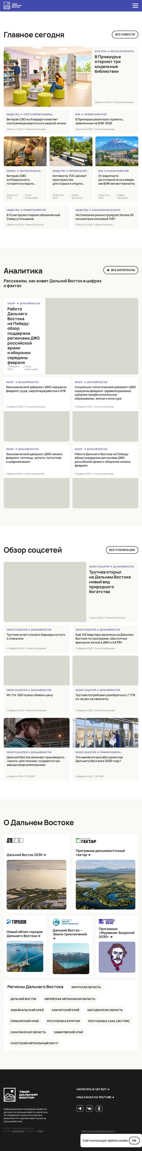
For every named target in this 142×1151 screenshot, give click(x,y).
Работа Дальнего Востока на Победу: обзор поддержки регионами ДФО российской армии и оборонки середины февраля (23, 335)
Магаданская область (105, 1010)
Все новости (125, 34)
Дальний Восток (30, 303)
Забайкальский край (27, 1010)
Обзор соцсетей (99, 566)
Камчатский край (118, 170)
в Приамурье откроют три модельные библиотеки (108, 64)
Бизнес (11, 170)
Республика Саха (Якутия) (109, 1021)
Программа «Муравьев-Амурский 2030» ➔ (117, 933)
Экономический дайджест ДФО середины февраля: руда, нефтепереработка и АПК (36, 389)
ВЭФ (77, 114)
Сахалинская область (106, 210)
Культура (100, 51)
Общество (13, 114)
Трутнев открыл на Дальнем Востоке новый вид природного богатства (110, 582)
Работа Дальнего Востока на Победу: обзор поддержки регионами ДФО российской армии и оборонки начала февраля (102, 459)
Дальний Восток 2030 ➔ (26, 855)
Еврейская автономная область (89, 170)
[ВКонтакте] (89, 1108)
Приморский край (95, 114)
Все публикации (122, 550)
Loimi (40, 1131)
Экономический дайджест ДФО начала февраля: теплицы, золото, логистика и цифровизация (34, 458)
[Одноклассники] (99, 1108)
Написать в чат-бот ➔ (93, 1089)
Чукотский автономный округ (42, 114)
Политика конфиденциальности (98, 1131)
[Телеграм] (80, 1108)
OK (134, 1140)
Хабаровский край (68, 1032)
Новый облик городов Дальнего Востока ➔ (25, 934)
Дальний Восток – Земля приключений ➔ (70, 934)
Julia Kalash (18, 1131)
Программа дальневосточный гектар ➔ (100, 853)
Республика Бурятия (63, 1021)
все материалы (123, 270)
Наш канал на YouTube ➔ (95, 1097)
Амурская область (122, 51)
